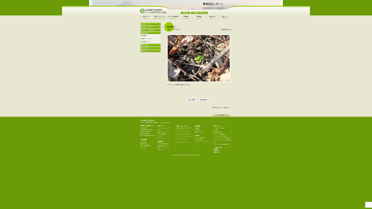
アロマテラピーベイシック (183, 130)
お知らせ (160, 149)
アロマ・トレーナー (181, 140)
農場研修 (197, 128)
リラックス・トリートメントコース (185, 136)
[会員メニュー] (225, 17)
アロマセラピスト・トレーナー (184, 142)
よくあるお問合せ (162, 134)
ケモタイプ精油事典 (200, 137)
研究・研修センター (162, 132)
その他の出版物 (199, 139)
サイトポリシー (161, 138)
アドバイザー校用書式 (219, 134)
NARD (159, 130)
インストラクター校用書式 (220, 136)
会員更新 (216, 130)
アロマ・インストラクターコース (184, 134)
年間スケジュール (162, 147)
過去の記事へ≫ (204, 99)
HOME (204, 8)
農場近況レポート (211, 8)
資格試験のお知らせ (162, 145)
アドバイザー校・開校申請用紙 (221, 144)
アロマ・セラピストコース (183, 138)
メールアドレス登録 (218, 128)
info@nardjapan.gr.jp (149, 135)
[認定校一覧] (212, 17)
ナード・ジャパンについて (164, 128)
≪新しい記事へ (192, 99)
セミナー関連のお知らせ (164, 143)
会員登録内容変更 (218, 132)
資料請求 (216, 150)
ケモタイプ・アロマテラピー (202, 141)
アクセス (160, 136)
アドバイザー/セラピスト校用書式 (222, 138)
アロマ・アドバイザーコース (183, 132)
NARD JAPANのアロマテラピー (184, 128)
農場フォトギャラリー (200, 132)
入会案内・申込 (218, 147)
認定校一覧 (217, 152)
